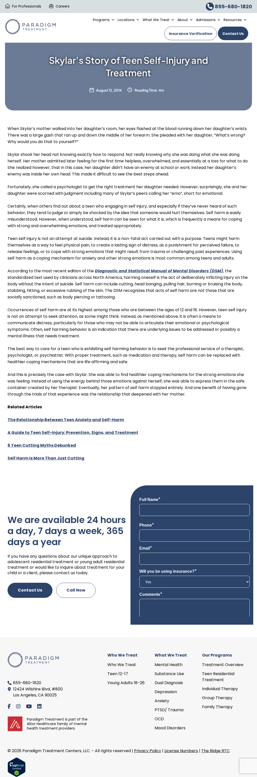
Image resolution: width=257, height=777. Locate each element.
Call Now (76, 590)
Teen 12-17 (117, 674)
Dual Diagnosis (169, 683)
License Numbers (181, 751)
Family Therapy (217, 707)
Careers (63, 6)
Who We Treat (121, 665)
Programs (101, 19)
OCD (159, 719)
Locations (126, 19)
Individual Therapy (220, 689)
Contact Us (233, 33)
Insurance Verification (190, 33)
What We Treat (156, 19)
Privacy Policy (147, 751)
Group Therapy (217, 698)
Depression (166, 692)
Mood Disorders (170, 728)
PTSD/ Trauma (169, 710)
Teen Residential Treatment (218, 677)
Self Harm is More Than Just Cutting (46, 458)
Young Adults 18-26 (126, 683)
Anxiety (162, 701)
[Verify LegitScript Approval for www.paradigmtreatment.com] (17, 767)
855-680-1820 (233, 6)
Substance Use (169, 674)
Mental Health (168, 665)
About (182, 19)
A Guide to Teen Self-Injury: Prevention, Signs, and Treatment (73, 432)
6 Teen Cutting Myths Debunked (42, 445)
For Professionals (26, 6)
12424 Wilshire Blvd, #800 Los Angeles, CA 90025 (38, 692)
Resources (233, 19)
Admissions (206, 19)
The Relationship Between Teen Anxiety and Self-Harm (66, 420)
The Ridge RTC (215, 751)
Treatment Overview (222, 665)
